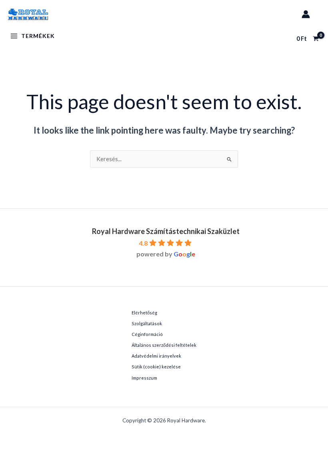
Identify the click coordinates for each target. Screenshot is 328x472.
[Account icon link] (306, 14)
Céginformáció (147, 334)
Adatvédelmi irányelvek (156, 355)
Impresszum (144, 377)
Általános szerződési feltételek (164, 345)
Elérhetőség (144, 312)
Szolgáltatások (147, 323)
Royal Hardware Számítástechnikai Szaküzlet (166, 231)
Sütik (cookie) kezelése (156, 366)
